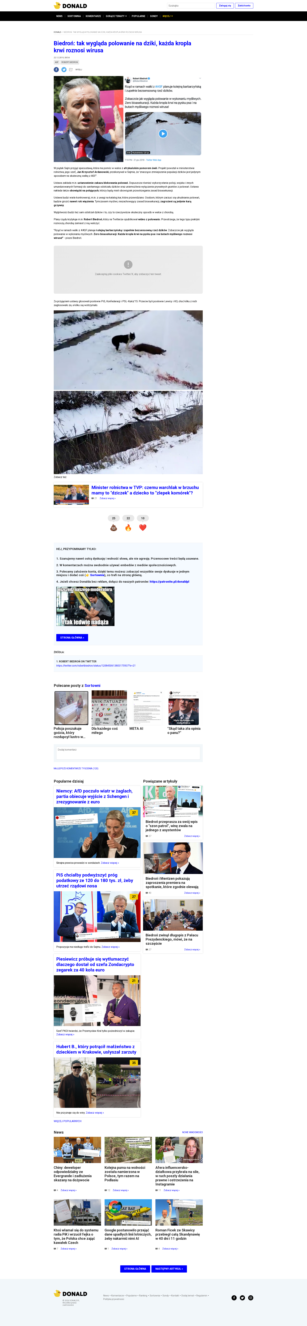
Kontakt (175, 1295)
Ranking (143, 1295)
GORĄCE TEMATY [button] (115, 16)
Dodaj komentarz (67, 749)
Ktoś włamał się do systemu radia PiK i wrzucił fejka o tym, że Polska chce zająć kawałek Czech (76, 1236)
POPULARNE (138, 16)
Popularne (131, 1295)
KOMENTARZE (93, 16)
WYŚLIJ (78, 70)
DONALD (57, 32)
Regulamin (201, 1295)
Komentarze (117, 1295)
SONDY (154, 16)
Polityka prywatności (113, 1299)
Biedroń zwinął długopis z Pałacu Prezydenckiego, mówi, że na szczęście (172, 939)
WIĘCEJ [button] (166, 16)
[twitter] (64, 69)
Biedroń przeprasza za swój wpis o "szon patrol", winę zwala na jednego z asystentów (172, 826)
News (106, 1295)
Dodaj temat (187, 1295)
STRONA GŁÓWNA (135, 1268)
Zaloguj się (225, 5)
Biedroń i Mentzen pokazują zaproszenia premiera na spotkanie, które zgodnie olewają (172, 883)
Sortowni (92, 685)
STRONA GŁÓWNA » (72, 637)
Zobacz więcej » (108, 498)
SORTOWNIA (74, 16)
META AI (136, 729)
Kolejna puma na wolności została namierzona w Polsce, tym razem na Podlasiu (125, 1174)
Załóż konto (244, 5)
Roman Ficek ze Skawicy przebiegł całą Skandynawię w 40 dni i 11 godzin (177, 1234)
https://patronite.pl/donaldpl (169, 581)
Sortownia (97, 575)
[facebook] (57, 69)
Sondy (165, 1295)
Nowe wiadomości (192, 1132)
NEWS (59, 16)
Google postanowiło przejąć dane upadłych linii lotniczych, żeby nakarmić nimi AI (128, 1234)
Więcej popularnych (67, 1121)
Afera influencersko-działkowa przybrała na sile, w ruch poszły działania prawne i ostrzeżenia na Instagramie (177, 1176)
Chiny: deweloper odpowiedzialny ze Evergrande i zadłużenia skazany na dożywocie (73, 1174)
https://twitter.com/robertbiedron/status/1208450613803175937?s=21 (96, 665)
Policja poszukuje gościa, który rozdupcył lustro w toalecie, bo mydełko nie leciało (70, 737)
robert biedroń (70, 62)
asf (56, 62)
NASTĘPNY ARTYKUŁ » (169, 1268)
